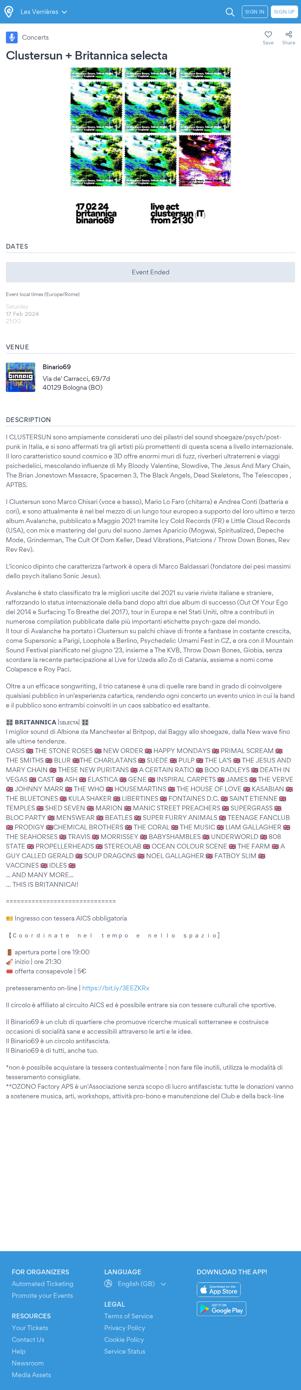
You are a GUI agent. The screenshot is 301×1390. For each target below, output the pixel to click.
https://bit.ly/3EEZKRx (115, 988)
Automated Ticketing (42, 1284)
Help (19, 1351)
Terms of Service (128, 1316)
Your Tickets (30, 1328)
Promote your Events (42, 1295)
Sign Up (284, 12)
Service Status (124, 1351)
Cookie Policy (124, 1339)
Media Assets (31, 1375)
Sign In (255, 12)
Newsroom (28, 1363)
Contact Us (28, 1339)
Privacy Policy (124, 1328)
